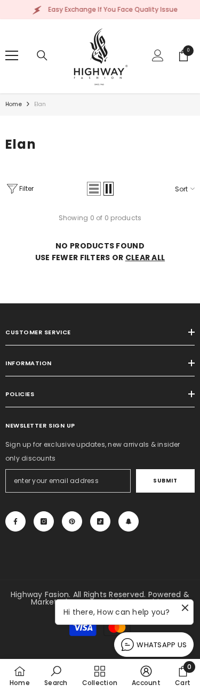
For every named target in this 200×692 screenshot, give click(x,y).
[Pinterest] (72, 521)
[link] (55, 675)
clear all (145, 257)
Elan (40, 104)
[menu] (11, 55)
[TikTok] (100, 521)
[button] (94, 189)
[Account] (158, 55)
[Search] (42, 55)
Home (13, 104)
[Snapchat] (128, 521)
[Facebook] (15, 521)
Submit (165, 481)
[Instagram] (44, 521)
